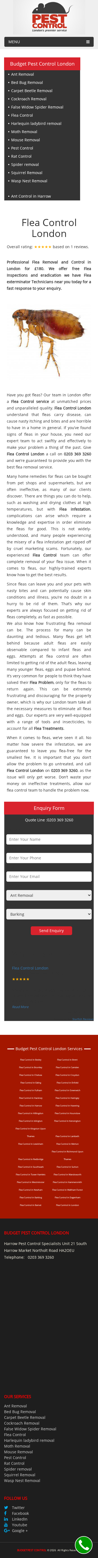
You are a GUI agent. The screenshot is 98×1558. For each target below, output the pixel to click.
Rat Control (21, 156)
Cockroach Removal (29, 98)
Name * (13, 830)
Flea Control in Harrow (31, 1105)
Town (11, 904)
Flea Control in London (67, 1204)
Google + (20, 1530)
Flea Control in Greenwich (67, 1090)
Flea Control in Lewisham (30, 1143)
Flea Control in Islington (30, 1120)
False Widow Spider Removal (37, 107)
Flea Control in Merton (67, 1143)
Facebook (20, 1513)
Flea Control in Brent (67, 1059)
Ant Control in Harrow (31, 196)
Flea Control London (30, 968)
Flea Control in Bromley (30, 1067)
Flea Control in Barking (31, 1197)
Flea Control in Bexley (30, 1059)
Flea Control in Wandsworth (67, 1174)
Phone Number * (21, 848)
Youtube (19, 1524)
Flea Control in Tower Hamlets (30, 1174)
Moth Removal (24, 131)
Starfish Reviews (83, 1019)
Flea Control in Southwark (31, 1166)
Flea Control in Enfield (67, 1082)
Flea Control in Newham (30, 1189)
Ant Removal (22, 74)
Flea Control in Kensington (67, 1120)
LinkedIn (19, 1519)
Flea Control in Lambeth (67, 1136)
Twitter (18, 1507)
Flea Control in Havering (67, 1105)
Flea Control (22, 115)
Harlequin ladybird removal (36, 123)
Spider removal (25, 164)
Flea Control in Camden (67, 1067)
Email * (13, 867)
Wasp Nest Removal (29, 180)
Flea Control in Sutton (67, 1166)
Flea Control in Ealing (30, 1082)
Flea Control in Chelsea (30, 1074)
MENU (14, 41)
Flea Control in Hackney (30, 1097)
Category (14, 885)
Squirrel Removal (26, 172)
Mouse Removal (25, 139)
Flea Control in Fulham (31, 1090)
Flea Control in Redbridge (30, 1159)
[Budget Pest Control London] (49, 16)
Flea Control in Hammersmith (67, 1182)
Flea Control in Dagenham (67, 1197)
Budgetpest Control (31, 1550)
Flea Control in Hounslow (67, 1113)
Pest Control (22, 148)
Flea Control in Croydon (67, 1074)
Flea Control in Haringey (67, 1097)
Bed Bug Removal (27, 82)
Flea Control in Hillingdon (30, 1113)
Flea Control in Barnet (30, 1204)
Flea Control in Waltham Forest (67, 1189)
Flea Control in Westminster (30, 1182)
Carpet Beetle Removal (32, 90)
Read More (20, 1006)
